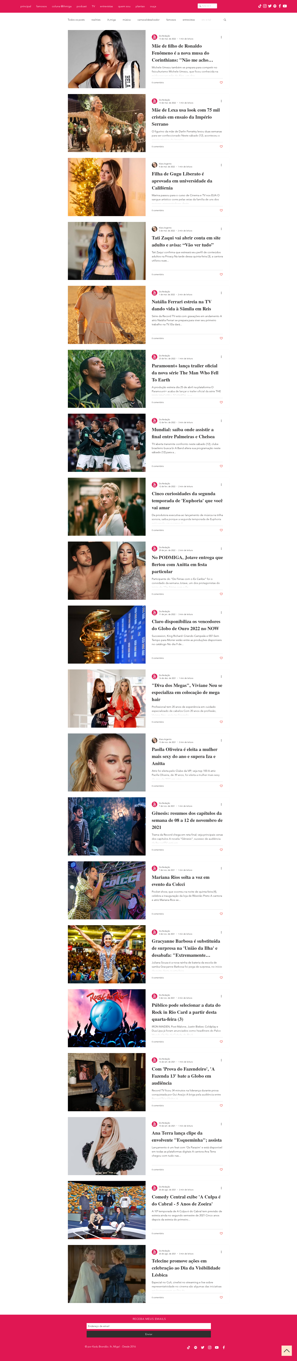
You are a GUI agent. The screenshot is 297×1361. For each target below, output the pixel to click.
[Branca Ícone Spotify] (274, 6)
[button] (225, 20)
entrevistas (189, 19)
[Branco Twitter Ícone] (269, 6)
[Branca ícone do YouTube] (284, 6)
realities (95, 19)
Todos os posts (76, 19)
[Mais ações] (222, 37)
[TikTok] (259, 6)
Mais (204, 19)
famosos (171, 19)
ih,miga (111, 19)
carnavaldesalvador (149, 19)
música (127, 19)
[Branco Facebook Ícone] (279, 6)
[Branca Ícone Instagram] (264, 6)
